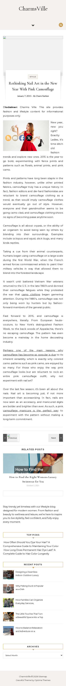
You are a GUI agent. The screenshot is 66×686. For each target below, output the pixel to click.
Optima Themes (42, 680)
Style (33, 77)
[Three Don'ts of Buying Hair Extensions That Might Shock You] (56, 438)
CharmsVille (33, 8)
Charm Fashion (42, 96)
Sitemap (43, 676)
